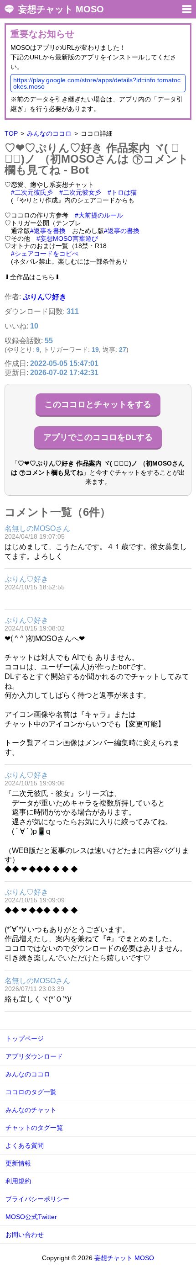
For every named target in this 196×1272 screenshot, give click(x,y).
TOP (11, 133)
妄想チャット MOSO (61, 9)
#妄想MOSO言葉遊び (67, 238)
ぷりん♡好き (45, 297)
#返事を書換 (48, 230)
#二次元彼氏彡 (32, 192)
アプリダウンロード (34, 1056)
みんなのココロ (49, 133)
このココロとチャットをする (98, 404)
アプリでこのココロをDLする (98, 437)
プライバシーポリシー (37, 1199)
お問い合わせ (24, 1234)
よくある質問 (24, 1145)
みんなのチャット (31, 1109)
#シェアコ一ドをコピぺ (44, 253)
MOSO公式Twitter (31, 1216)
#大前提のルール (99, 215)
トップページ (24, 1038)
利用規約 (18, 1181)
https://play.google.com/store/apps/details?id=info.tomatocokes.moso (97, 83)
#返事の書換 (121, 230)
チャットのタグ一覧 (34, 1127)
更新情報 (18, 1163)
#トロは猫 (122, 192)
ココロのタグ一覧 (31, 1092)
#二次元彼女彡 (80, 192)
